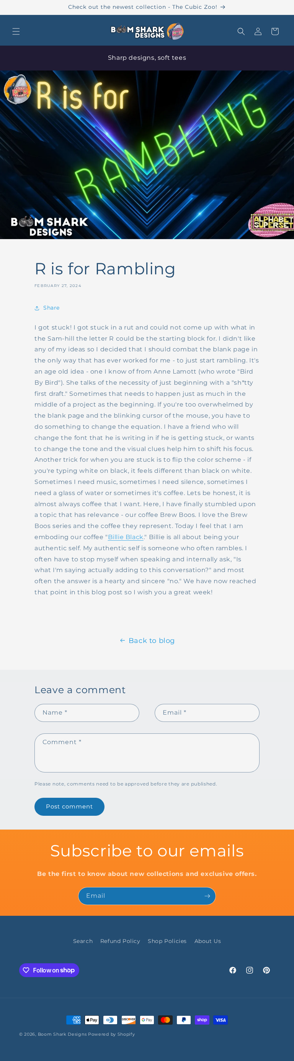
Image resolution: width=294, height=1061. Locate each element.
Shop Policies (167, 941)
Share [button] (51, 307)
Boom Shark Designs (62, 1034)
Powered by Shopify (111, 1034)
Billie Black (126, 537)
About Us (207, 941)
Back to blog (152, 640)
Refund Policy (120, 941)
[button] (16, 31)
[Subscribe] (207, 896)
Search (83, 941)
